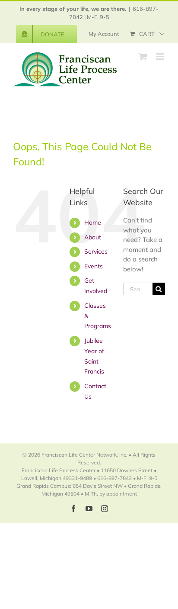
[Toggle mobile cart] (143, 56)
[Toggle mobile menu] (160, 56)
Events (93, 266)
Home (92, 222)
